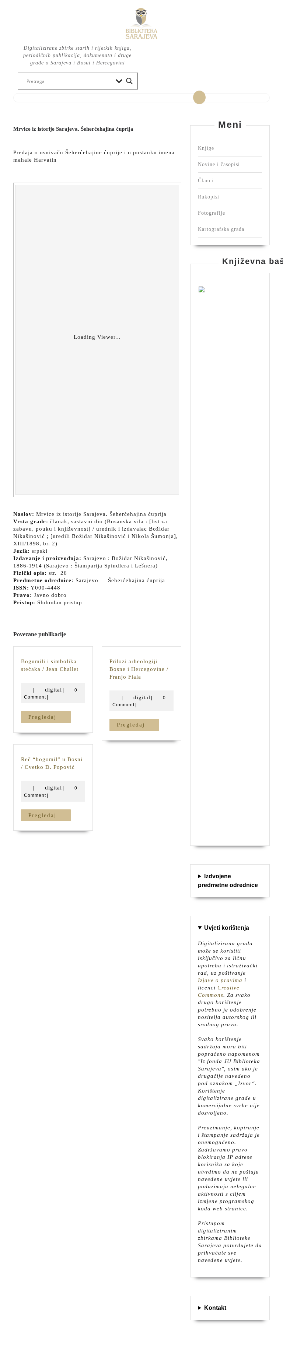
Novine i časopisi (219, 164)
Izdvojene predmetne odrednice (228, 880)
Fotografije (211, 213)
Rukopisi (208, 197)
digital (53, 690)
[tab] (199, 98)
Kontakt (215, 1308)
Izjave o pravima (220, 980)
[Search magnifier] (129, 81)
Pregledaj (49, 717)
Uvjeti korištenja (226, 928)
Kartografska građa (221, 229)
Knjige (206, 148)
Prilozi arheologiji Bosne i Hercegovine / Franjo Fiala (138, 669)
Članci (205, 180)
